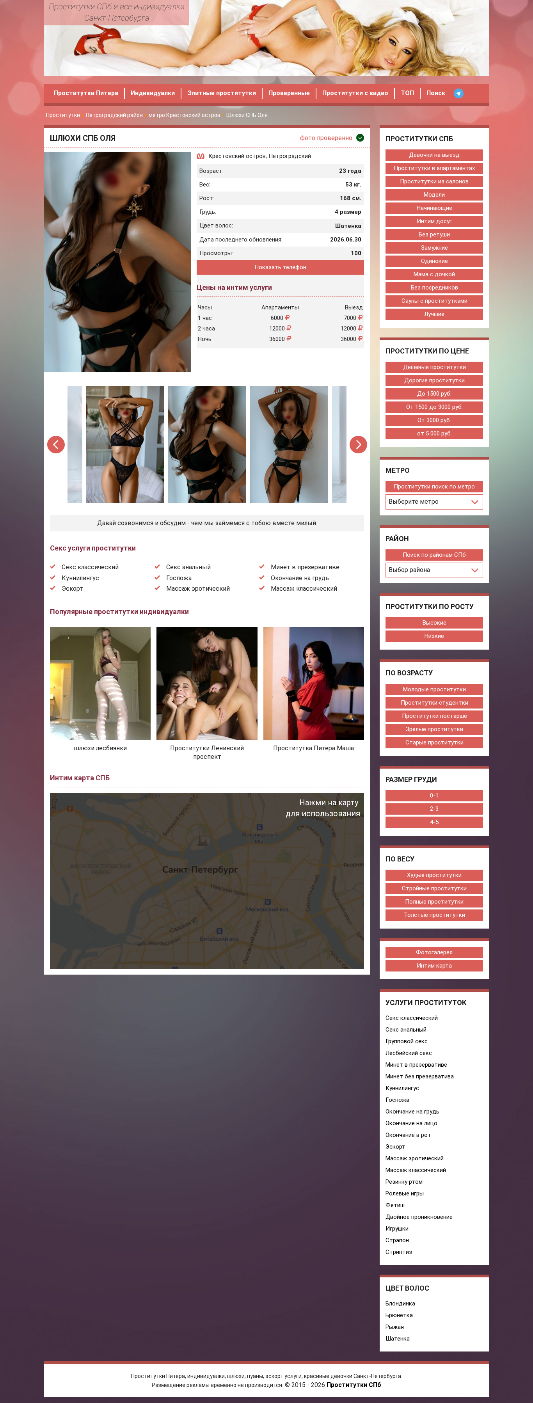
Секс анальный (188, 567)
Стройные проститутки (434, 888)
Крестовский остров (237, 156)
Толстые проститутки (434, 914)
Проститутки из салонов (434, 181)
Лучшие (434, 314)
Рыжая (395, 1326)
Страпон (397, 1240)
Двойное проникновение (419, 1216)
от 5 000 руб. (434, 433)
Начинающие (434, 207)
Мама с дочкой (434, 274)
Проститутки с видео (355, 93)
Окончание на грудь (300, 578)
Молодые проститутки (434, 689)
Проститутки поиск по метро (434, 486)
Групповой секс (407, 1041)
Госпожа (179, 578)
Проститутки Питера (86, 93)
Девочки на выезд (434, 154)
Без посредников (434, 287)
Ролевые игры (405, 1193)
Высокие (434, 622)
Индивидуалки (153, 93)
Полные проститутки (434, 901)
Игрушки (397, 1228)
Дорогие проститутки (434, 380)
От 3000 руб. (434, 420)
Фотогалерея (434, 952)
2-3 (434, 808)
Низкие (434, 635)
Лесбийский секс (409, 1053)
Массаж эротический (198, 588)
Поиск (435, 93)
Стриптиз (399, 1252)
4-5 (434, 822)
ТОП (407, 93)
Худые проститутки (434, 875)
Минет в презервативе (305, 567)
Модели (434, 194)
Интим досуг (434, 221)
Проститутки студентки (434, 702)
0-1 (434, 795)
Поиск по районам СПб (434, 554)
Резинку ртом (404, 1181)
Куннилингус (80, 578)
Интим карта (434, 965)
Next (358, 445)
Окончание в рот (408, 1134)
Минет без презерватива (420, 1076)
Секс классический (90, 567)
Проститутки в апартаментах (434, 168)
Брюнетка (399, 1315)
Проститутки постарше (434, 715)
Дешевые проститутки (434, 367)
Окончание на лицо (411, 1123)
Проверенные (289, 93)
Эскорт (72, 588)
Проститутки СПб (354, 1385)
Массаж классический (304, 588)
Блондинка (400, 1303)
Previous (56, 445)
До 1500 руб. (434, 393)
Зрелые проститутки (434, 729)
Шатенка (398, 1338)
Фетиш (395, 1205)
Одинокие (434, 261)
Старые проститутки (434, 742)
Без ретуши (434, 234)
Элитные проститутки (221, 93)
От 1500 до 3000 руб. (434, 406)
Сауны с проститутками (434, 300)
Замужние (434, 247)
